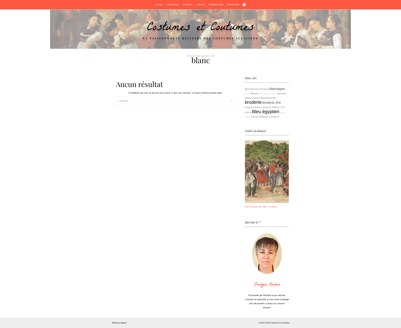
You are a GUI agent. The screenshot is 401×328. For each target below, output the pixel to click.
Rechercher (233, 4)
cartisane (274, 116)
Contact (201, 4)
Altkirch (275, 107)
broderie (253, 102)
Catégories (173, 4)
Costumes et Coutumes (200, 28)
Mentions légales (119, 323)
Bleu (247, 89)
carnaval (266, 107)
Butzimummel (268, 97)
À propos (188, 4)
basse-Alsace (252, 97)
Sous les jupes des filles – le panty (261, 206)
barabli (247, 94)
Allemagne (277, 89)
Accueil (159, 4)
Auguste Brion (253, 107)
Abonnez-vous (216, 4)
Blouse (254, 93)
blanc (261, 94)
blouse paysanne (270, 94)
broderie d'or (271, 103)
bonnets (281, 93)
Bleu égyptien (265, 111)
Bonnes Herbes (259, 89)
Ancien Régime (259, 116)
